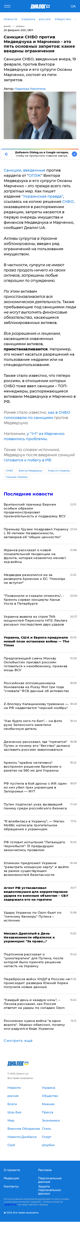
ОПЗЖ (34, 175)
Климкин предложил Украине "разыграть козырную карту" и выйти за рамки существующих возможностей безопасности (36, 869)
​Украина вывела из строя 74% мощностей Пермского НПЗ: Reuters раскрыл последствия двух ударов (35, 620)
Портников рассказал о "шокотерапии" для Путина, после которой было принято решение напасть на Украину (34, 960)
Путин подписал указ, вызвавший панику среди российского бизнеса (35, 806)
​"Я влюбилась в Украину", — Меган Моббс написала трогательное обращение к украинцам (34, 825)
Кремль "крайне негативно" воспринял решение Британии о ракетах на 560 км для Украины (33, 766)
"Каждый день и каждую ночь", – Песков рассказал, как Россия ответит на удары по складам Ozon (34, 1004)
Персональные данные (50, 1180)
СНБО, (68, 201)
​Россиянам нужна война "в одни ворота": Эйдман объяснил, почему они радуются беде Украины (34, 1024)
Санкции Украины (17, 477)
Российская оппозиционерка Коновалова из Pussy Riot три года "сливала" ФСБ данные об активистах (36, 687)
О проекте (12, 1170)
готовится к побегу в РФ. (28, 460)
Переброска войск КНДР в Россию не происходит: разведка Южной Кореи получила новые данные (37, 983)
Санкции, (13, 170)
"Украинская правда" (42, 196)
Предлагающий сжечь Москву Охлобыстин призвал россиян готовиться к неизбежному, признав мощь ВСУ (35, 664)
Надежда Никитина (30, 89)
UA (73, 6)
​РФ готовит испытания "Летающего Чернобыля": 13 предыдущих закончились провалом (34, 846)
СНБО (9, 470)
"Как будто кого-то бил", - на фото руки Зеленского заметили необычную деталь (33, 725)
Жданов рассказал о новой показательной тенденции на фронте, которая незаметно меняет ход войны (35, 556)
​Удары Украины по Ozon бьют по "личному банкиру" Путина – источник (32, 916)
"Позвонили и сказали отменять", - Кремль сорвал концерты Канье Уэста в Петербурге (34, 599)
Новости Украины (59, 470)
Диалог (7, 26)
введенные (34, 170)
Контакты (11, 1186)
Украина (20, 26)
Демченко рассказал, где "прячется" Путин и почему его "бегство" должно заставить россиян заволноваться (37, 745)
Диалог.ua (10, 1204)
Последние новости (28, 494)
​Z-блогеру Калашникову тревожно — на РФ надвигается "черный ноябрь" (36, 706)
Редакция (11, 1178)
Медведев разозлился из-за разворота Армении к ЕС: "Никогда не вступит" (34, 579)
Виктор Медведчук (30, 470)
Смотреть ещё (18, 1041)
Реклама (45, 1170)
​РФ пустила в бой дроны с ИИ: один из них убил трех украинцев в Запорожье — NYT (35, 787)
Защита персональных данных (49, 1190)
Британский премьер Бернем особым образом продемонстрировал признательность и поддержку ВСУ (35, 510)
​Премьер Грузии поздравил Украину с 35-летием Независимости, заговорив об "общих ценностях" (36, 533)
